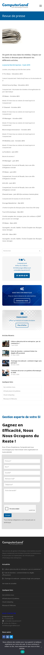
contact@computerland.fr (22, 270)
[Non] (41, 647)
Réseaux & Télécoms (10, 399)
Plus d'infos (22, 325)
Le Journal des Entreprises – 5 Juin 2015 (16, 65)
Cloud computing (8, 395)
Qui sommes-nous (9, 387)
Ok (22, 652)
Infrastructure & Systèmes (11, 391)
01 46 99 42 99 (22, 275)
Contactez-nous (22, 301)
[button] (40, 5)
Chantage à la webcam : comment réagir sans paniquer (22, 578)
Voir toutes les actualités (9, 583)
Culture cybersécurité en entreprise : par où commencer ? (23, 569)
